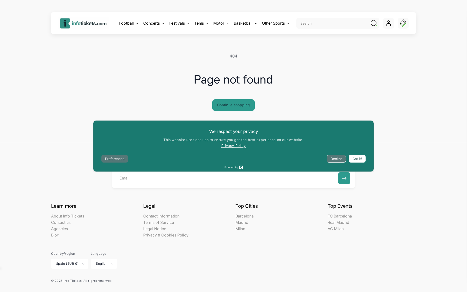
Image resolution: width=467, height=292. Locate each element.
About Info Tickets (67, 216)
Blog (55, 235)
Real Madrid (338, 222)
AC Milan (336, 228)
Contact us (61, 222)
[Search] (373, 23)
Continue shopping (233, 105)
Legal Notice (154, 228)
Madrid (241, 222)
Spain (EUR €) (67, 263)
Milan (240, 228)
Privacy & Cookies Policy (166, 235)
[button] (128, 23)
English (102, 263)
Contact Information (161, 216)
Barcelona (244, 216)
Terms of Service (158, 222)
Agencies (59, 228)
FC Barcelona (340, 216)
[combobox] (332, 23)
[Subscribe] (344, 178)
